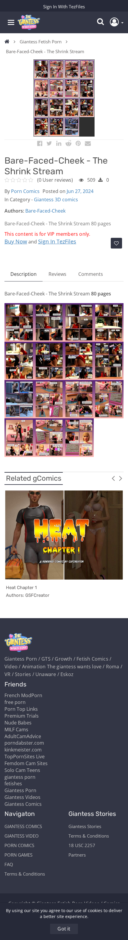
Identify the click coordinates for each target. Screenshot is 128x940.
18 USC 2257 (81, 845)
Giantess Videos (22, 797)
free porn (15, 702)
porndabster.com (24, 743)
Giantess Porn (20, 790)
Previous (113, 478)
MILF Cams (16, 729)
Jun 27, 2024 (80, 191)
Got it (63, 928)
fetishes (13, 783)
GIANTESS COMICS (23, 826)
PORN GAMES (18, 855)
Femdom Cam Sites (26, 763)
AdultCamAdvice (22, 736)
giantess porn (19, 777)
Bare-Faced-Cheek (45, 211)
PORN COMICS (19, 845)
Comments (90, 274)
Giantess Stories (84, 826)
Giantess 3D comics (56, 199)
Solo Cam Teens (22, 770)
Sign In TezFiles (57, 241)
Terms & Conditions (24, 874)
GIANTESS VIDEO (21, 836)
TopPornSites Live (24, 756)
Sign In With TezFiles (64, 7)
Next (121, 478)
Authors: (14, 211)
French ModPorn (23, 695)
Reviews (57, 274)
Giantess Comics (23, 804)
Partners (77, 855)
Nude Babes (18, 722)
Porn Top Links (21, 709)
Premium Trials (21, 716)
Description (23, 274)
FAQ (8, 864)
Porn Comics (25, 191)
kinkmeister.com (23, 749)
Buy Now (15, 241)
